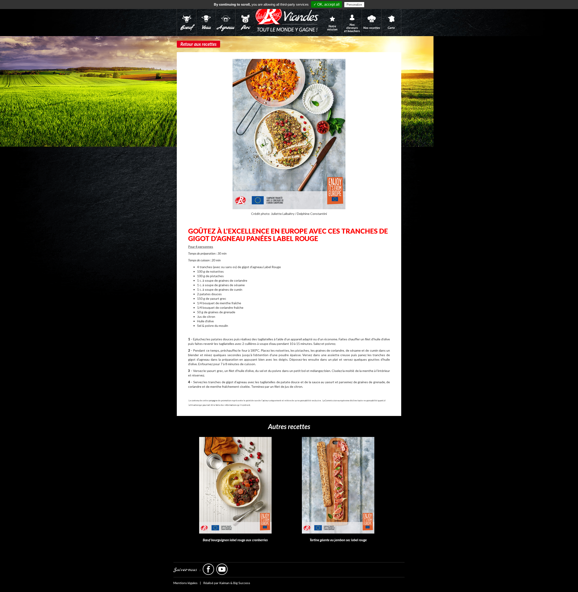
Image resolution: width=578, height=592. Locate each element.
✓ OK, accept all (326, 4)
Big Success (241, 583)
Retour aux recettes (198, 44)
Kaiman (224, 583)
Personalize (354, 4)
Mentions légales (185, 583)
